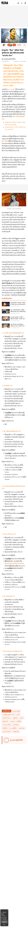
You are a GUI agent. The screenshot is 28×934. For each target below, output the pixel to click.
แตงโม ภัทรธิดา (7, 731)
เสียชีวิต (19, 721)
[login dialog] (25, 3)
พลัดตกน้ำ (5, 721)
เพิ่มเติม (5, 919)
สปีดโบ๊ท (5, 728)
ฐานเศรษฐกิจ (16, 711)
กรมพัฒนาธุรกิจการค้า (8, 714)
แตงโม (21, 718)
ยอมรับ (4, 921)
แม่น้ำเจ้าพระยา (7, 718)
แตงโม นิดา (22, 728)
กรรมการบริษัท (7, 725)
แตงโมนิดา (16, 725)
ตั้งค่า (4, 924)
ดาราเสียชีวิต (13, 728)
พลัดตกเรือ (16, 731)
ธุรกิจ (18, 714)
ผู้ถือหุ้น (15, 718)
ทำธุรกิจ (12, 721)
